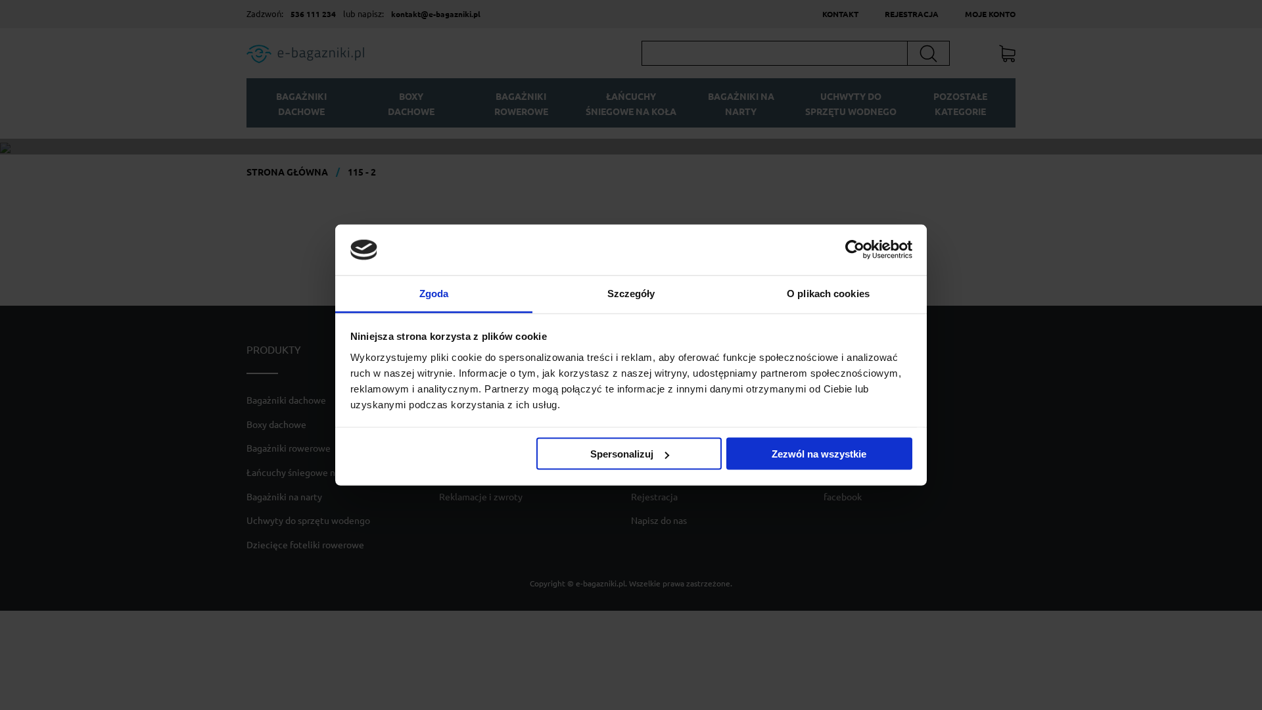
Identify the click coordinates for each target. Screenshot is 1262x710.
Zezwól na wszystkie (819, 454)
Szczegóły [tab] (631, 292)
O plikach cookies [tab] (828, 292)
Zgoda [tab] (434, 292)
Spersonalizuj (621, 454)
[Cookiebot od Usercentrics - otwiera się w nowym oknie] (854, 250)
